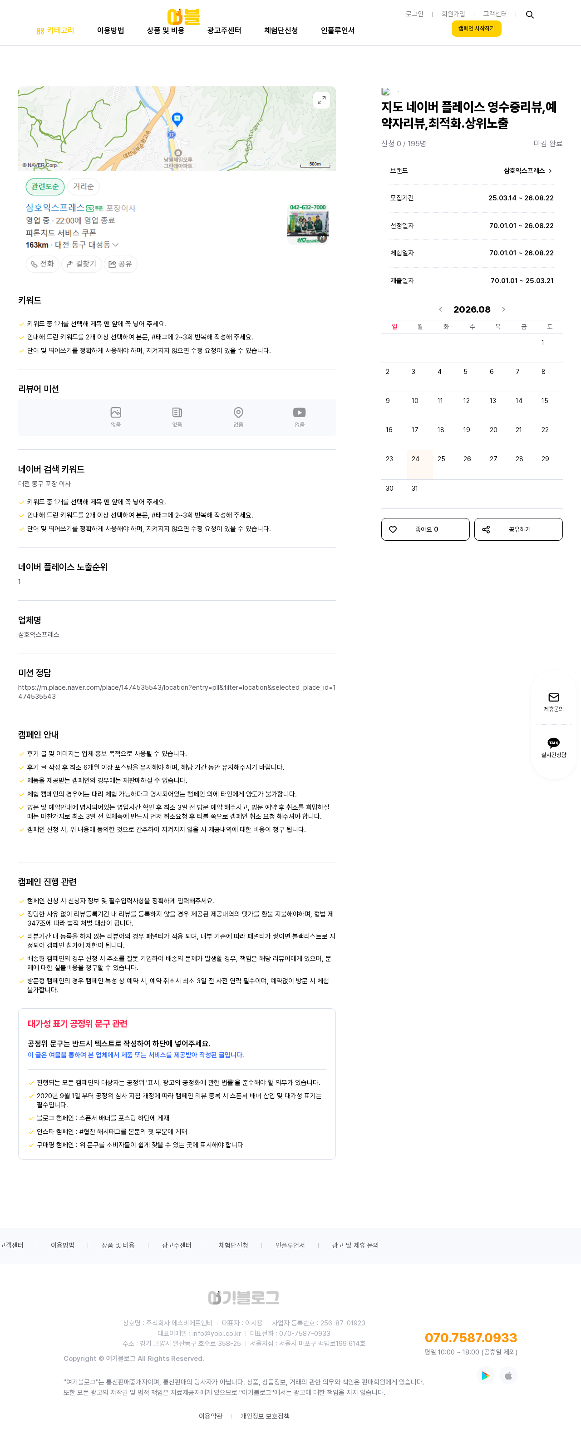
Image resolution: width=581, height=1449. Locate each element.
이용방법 (62, 1245)
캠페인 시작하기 (476, 28)
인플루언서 (290, 1245)
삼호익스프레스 (525, 171)
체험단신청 (233, 1245)
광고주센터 (177, 1245)
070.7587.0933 (471, 1337)
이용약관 (210, 1416)
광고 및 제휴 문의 (355, 1245)
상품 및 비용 (118, 1245)
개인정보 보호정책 (265, 1416)
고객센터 (12, 1245)
